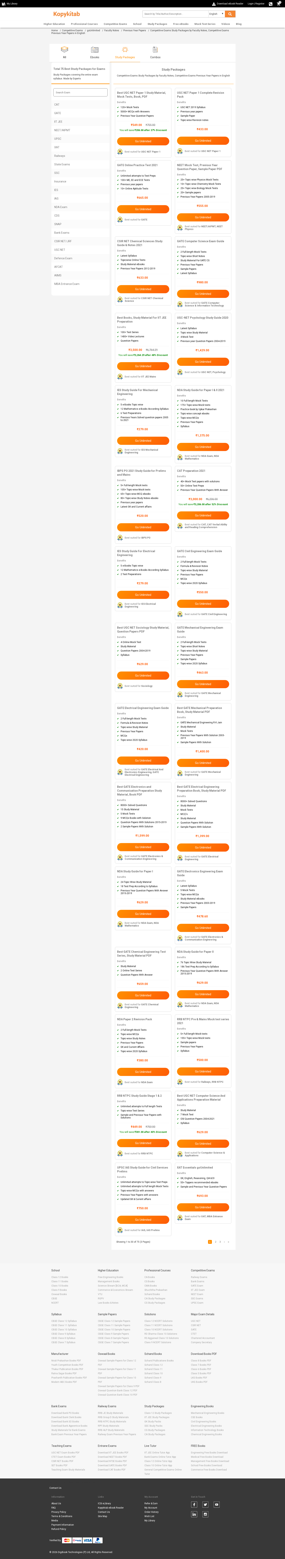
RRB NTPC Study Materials (112, 1421)
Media (54, 1520)
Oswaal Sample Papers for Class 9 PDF (118, 1386)
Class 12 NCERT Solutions (158, 1321)
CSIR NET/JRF (63, 241)
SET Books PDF (59, 1465)
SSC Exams (197, 1298)
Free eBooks (180, 24)
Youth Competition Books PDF (67, 1365)
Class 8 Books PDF (201, 1360)
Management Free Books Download (210, 1461)
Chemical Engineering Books (206, 1434)
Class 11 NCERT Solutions (158, 1325)
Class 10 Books (59, 1285)
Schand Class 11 (153, 1369)
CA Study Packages (154, 1298)
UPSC (57, 138)
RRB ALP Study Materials (111, 1430)
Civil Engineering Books (203, 1421)
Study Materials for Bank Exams (68, 1430)
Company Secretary (201, 1342)
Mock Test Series (204, 24)
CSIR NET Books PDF (62, 1461)
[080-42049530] (270, 3)
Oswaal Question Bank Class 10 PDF (117, 1394)
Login (251, 3)
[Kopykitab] (65, 13)
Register (259, 3)
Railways (59, 155)
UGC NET (59, 249)
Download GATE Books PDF (112, 1465)
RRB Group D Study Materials (113, 1417)
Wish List (149, 1516)
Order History (151, 1512)
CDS (57, 215)
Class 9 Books (59, 1290)
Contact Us (55, 1488)
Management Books (109, 1281)
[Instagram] (205, 1515)
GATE (57, 113)
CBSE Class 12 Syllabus (64, 1321)
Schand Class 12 (153, 1365)
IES (56, 190)
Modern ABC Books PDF (64, 1382)
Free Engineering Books (110, 1277)
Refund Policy (58, 1529)
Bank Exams (61, 232)
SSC (57, 172)
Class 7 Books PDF (201, 1365)
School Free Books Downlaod (206, 1465)
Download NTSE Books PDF (112, 1461)
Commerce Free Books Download (209, 1469)
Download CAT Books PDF (111, 1469)
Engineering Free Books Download (209, 1452)
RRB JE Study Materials (110, 1413)
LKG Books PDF (199, 1377)
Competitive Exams (115, 24)
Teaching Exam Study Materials (68, 1469)
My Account (150, 1507)
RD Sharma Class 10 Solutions (160, 1334)
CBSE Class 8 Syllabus (63, 1338)
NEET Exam (197, 1294)
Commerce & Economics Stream (115, 1290)
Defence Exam (63, 258)
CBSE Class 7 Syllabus (63, 1342)
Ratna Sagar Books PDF (64, 1373)
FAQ (53, 1507)
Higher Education (54, 24)
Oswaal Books (59, 1294)
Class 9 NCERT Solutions (157, 1342)
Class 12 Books (59, 1277)
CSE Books (197, 1417)
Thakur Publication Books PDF (67, 1369)
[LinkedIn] (194, 1515)
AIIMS (57, 275)
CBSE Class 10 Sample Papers (114, 1329)
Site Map (102, 1516)
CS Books (149, 1281)
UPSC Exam (197, 1302)
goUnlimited (93, 30)
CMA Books (150, 1285)
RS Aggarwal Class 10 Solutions (161, 1338)
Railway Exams (199, 1277)
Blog (239, 24)
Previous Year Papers (134, 30)
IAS (56, 198)
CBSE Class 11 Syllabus (64, 1325)
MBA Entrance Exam (66, 283)
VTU (100, 1294)
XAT (57, 147)
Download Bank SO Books (65, 1421)
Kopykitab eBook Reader (111, 1507)
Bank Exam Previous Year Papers (69, 1434)
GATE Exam (197, 1285)
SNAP (57, 224)
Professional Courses (84, 24)
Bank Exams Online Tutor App (160, 1457)
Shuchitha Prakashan (155, 1290)
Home (54, 30)
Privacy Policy (58, 1512)
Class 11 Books (59, 1281)
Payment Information (62, 1524)
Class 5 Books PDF (201, 1373)
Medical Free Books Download (207, 1457)
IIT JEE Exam (198, 1290)
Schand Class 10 (153, 1373)
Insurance (60, 181)
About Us (56, 1503)
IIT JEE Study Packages (156, 1417)
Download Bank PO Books (65, 1413)
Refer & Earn (151, 1503)
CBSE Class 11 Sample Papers (114, 1325)
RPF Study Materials (108, 1426)
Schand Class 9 (152, 1377)
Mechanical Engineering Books (207, 1413)
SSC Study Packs (153, 1426)
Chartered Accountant (203, 1338)
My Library (149, 1520)
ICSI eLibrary (104, 1503)
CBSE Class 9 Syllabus (63, 1334)
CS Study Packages (154, 1302)
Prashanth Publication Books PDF (69, 1377)
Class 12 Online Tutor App (158, 1461)
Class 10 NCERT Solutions (158, 1329)
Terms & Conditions (61, 1516)
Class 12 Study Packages (158, 1413)
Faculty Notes (111, 30)
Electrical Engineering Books (206, 1426)
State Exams (62, 164)
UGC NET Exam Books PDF (65, 1452)
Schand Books (152, 1294)
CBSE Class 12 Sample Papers (114, 1321)
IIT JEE (58, 121)
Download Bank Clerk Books (66, 1417)
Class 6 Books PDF (201, 1369)
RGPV (101, 1298)
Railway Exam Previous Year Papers (117, 1434)
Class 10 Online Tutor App (158, 1465)
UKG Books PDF (199, 1382)
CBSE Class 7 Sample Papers (113, 1342)
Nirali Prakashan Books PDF (66, 1360)
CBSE (54, 1298)
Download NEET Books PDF (112, 1457)
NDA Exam (60, 207)
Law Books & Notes (108, 1302)
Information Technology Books (207, 1430)
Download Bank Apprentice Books (69, 1426)
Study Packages (157, 24)
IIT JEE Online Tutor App (157, 1452)
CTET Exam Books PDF (63, 1457)
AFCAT (58, 266)
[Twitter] (205, 1505)
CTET (194, 1334)
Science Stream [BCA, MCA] (113, 1285)
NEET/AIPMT (62, 130)
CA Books (149, 1277)
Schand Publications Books (159, 1360)
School (137, 24)
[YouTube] (216, 1505)
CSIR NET (196, 1325)
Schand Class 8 (152, 1382)
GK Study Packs (152, 1421)
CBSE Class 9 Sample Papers (113, 1334)
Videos (225, 24)
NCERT (55, 1302)
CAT (57, 104)
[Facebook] (194, 1505)
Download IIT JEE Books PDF (113, 1452)
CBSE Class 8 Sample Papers (113, 1338)
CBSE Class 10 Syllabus (64, 1329)
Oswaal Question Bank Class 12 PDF (117, 1390)
